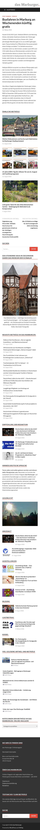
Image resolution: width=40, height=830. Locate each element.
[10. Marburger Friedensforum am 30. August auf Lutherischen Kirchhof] (8, 442)
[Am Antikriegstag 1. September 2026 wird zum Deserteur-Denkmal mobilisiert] (6, 549)
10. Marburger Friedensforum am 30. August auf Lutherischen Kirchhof (26, 444)
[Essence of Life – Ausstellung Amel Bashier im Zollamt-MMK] (8, 590)
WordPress (12, 827)
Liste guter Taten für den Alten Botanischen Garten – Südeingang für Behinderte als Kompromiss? (17, 207)
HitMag (21, 827)
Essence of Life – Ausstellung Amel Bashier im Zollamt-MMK (25, 590)
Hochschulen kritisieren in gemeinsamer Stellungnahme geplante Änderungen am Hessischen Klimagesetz (20, 414)
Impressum (5, 781)
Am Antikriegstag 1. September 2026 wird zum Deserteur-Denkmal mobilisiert (24, 550)
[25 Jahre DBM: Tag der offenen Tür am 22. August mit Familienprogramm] (20, 159)
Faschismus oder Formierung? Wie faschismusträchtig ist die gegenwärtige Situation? (25, 624)
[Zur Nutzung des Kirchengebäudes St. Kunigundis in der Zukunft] (8, 639)
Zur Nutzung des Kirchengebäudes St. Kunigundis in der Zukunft (26, 641)
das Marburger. (17, 825)
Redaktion (5, 785)
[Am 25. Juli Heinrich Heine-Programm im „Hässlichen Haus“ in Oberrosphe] (8, 453)
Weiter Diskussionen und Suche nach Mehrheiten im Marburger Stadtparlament (19, 140)
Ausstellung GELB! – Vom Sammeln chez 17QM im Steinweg (23, 567)
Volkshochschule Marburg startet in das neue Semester (26, 607)
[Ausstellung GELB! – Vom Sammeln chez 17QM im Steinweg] (8, 566)
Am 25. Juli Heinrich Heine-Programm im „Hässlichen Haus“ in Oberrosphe (25, 455)
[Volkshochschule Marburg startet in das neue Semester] (8, 606)
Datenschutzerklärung (9, 783)
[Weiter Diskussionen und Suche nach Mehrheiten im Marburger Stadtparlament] (20, 126)
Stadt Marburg (6, 16)
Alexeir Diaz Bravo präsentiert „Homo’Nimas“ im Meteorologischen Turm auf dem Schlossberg (26, 579)
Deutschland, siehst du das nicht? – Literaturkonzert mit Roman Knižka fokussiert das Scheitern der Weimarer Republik (19, 380)
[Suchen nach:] (20, 249)
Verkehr (14, 16)
